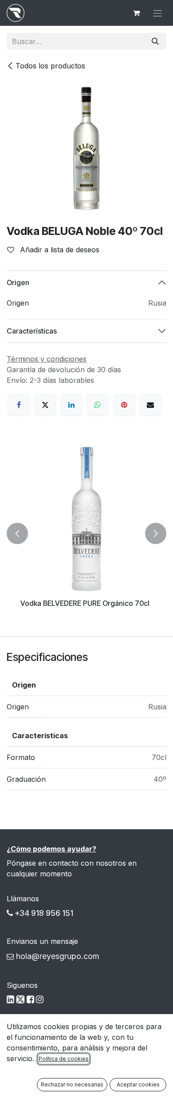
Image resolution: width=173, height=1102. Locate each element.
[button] (17, 534)
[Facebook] (18, 404)
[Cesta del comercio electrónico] (136, 13)
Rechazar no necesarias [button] (72, 1084)
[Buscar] (155, 41)
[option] (86, 534)
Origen (18, 282)
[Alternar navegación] (157, 13)
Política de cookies (64, 1058)
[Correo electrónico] (150, 404)
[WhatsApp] (97, 404)
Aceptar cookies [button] (138, 1084)
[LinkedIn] (71, 404)
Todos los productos (50, 65)
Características (32, 330)
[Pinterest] (124, 404)
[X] (45, 404)
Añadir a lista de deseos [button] (58, 249)
